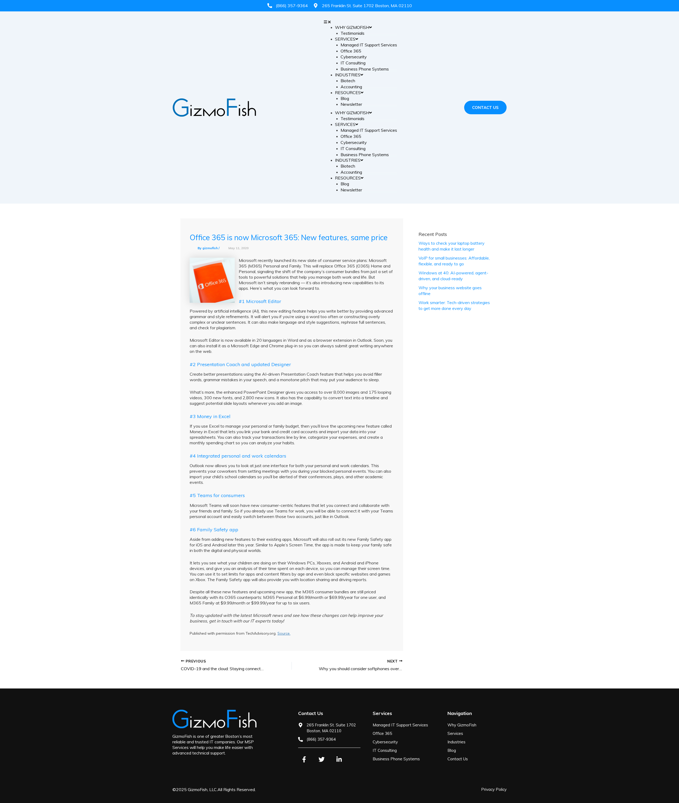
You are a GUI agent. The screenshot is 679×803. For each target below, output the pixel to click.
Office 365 (351, 51)
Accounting (351, 86)
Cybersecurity (354, 56)
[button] (360, 22)
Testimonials (352, 33)
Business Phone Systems (365, 69)
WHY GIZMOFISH (352, 27)
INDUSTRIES (347, 74)
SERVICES (345, 39)
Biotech (348, 80)
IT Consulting (353, 62)
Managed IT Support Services (369, 44)
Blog (345, 98)
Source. (283, 633)
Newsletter (351, 104)
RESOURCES (348, 92)
